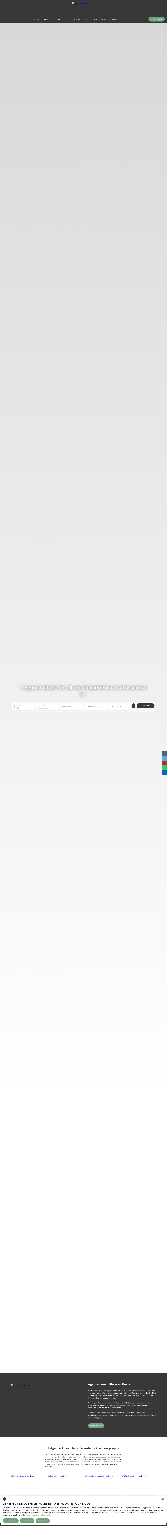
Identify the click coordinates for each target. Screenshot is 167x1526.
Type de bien (41, 705)
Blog (95, 19)
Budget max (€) (92, 707)
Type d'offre (17, 705)
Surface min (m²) (116, 707)
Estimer (67, 19)
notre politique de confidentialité (38, 1515)
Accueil (37, 19)
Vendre (77, 19)
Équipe (104, 19)
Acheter (48, 19)
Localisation (66, 707)
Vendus (87, 19)
